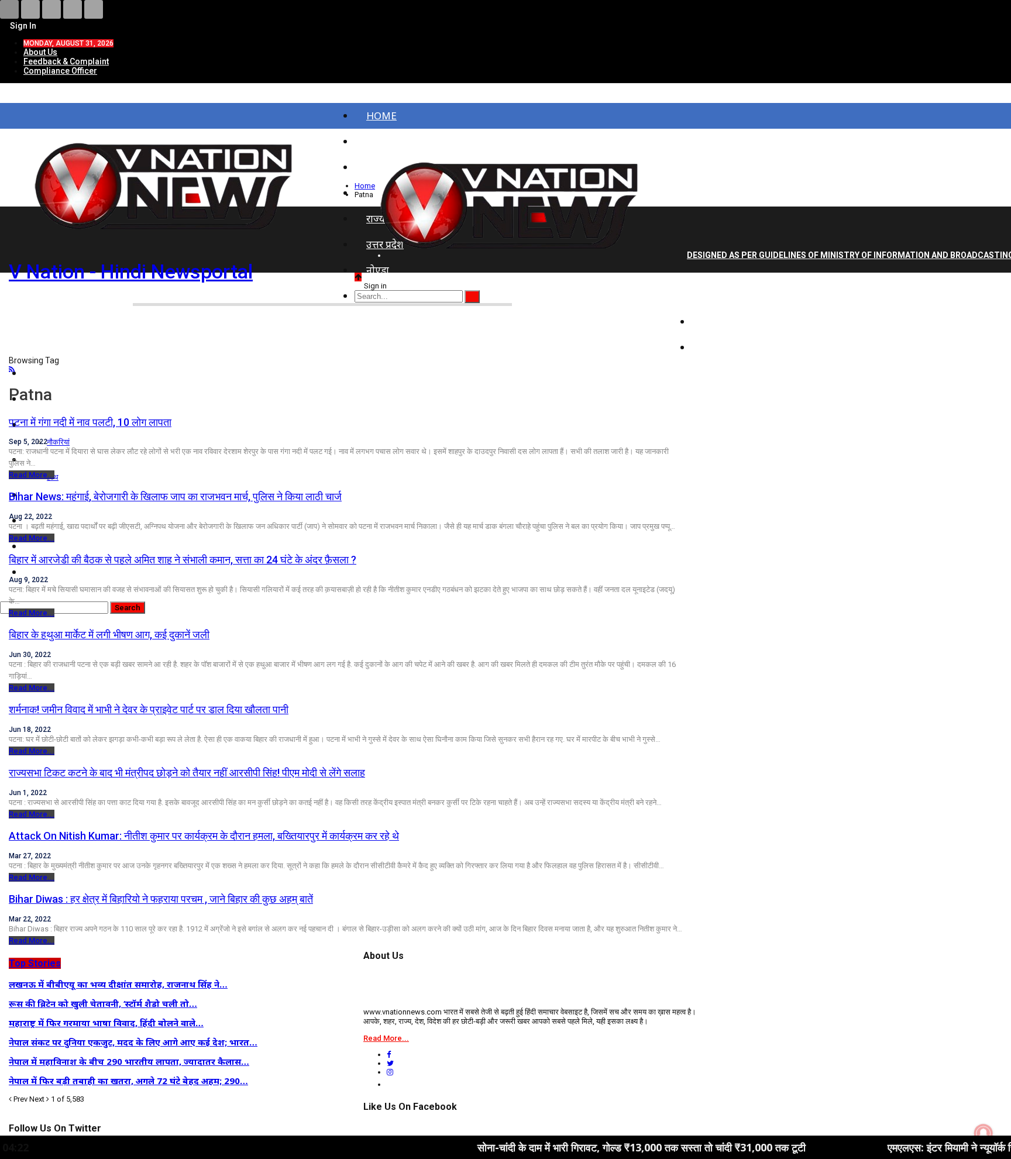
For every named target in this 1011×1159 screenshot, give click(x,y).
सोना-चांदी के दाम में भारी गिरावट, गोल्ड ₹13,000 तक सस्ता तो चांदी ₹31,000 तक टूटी (584, 1147)
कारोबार (718, 347)
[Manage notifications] (983, 1133)
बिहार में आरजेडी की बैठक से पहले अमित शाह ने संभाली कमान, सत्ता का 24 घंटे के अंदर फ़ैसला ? (182, 559)
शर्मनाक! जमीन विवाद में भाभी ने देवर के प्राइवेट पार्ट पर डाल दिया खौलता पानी (148, 709)
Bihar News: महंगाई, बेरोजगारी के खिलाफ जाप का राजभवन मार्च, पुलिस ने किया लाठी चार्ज (175, 496)
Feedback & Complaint (66, 61)
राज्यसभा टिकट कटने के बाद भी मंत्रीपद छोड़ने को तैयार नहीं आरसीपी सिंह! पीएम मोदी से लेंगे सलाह (187, 772)
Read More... (31, 474)
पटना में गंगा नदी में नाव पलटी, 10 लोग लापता (90, 422)
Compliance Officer (60, 70)
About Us (40, 52)
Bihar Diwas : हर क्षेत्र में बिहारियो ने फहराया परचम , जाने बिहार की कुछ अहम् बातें (161, 899)
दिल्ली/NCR (726, 295)
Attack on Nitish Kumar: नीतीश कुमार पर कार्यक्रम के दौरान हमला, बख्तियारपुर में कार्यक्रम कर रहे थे (204, 836)
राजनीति (719, 321)
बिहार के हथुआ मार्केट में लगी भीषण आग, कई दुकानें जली (109, 634)
